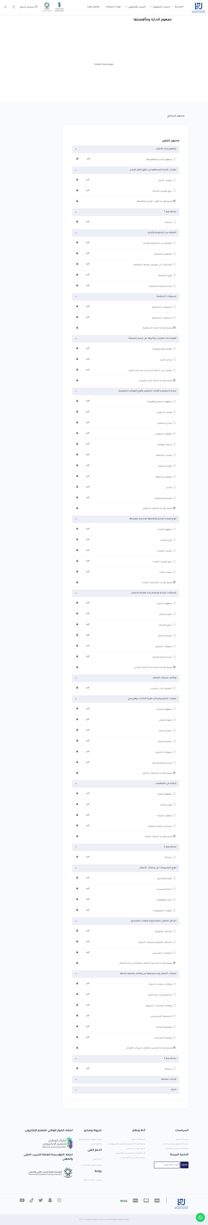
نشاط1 (129, 222)
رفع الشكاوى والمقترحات (91, 1165)
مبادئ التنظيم (129, 423)
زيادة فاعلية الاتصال (129, 657)
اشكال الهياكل (129, 444)
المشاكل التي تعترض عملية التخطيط (129, 264)
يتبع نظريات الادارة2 (129, 191)
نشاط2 (129, 857)
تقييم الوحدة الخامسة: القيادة (157, 583)
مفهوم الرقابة (129, 794)
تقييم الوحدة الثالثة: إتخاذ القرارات (155, 381)
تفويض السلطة (129, 476)
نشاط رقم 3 (170, 1058)
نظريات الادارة (129, 180)
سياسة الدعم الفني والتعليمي (177, 1149)
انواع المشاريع (129, 878)
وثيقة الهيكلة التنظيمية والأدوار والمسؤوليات (126, 1144)
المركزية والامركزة (129, 498)
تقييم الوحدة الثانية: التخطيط (158, 328)
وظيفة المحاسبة (129, 1037)
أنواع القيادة (129, 540)
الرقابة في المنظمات (165, 783)
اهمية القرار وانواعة (129, 349)
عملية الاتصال (129, 635)
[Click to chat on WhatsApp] (200, 1217)
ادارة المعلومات (129, 899)
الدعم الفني (97, 1159)
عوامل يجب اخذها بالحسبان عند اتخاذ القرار (129, 370)
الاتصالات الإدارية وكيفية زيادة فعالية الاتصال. (153, 593)
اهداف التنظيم (129, 412)
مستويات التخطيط (166, 296)
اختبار (173, 1090)
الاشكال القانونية (129, 931)
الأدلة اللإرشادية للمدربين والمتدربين (130, 1153)
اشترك (184, 1165)
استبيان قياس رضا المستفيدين (132, 1158)
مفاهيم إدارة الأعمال (166, 149)
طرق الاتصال (129, 614)
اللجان (129, 487)
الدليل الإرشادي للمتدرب (135, 1149)
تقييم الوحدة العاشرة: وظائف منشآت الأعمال (149, 1048)
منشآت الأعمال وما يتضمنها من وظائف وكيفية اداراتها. (147, 974)
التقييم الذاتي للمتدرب (129, 688)
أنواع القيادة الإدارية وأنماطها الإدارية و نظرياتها (152, 519)
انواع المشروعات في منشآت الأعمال (157, 868)
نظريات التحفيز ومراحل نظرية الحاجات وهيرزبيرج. (151, 699)
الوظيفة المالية (129, 1027)
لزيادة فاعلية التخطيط (129, 286)
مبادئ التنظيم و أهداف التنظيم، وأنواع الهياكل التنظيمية (147, 391)
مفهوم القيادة (129, 529)
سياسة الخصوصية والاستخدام (176, 1144)
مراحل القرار (129, 359)
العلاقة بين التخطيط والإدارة (162, 233)
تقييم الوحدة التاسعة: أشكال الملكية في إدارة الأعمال (146, 963)
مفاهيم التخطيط (129, 254)
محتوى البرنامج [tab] (175, 116)
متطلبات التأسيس (129, 953)
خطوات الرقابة (129, 815)
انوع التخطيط (129, 275)
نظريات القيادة (129, 550)
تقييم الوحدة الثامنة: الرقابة (159, 837)
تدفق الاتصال (129, 625)
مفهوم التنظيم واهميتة (129, 401)
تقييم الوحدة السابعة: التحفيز (158, 773)
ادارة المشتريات (129, 889)
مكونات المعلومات (129, 910)
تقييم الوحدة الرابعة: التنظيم (158, 508)
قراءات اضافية (168, 1079)
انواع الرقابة (129, 804)
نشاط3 (129, 1069)
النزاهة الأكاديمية (138, 1140)
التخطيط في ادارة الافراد (129, 994)
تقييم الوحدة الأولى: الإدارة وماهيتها (155, 201)
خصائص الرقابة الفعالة (129, 826)
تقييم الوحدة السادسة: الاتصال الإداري (153, 667)
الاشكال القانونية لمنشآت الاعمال (129, 942)
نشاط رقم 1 (170, 212)
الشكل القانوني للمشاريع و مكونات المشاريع (153, 921)
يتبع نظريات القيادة (129, 561)
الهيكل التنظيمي (129, 433)
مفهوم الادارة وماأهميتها (130, 159)
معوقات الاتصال (129, 646)
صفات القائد (129, 572)
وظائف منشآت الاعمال (129, 984)
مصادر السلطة (129, 455)
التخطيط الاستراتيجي (129, 1016)
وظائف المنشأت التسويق (129, 1005)
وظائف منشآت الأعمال (164, 678)
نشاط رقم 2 (170, 847)
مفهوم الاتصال (129, 603)
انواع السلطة (129, 466)
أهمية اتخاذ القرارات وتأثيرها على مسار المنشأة (152, 338)
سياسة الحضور (182, 1140)
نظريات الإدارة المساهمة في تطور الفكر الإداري (153, 170)
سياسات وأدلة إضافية (93, 1180)
